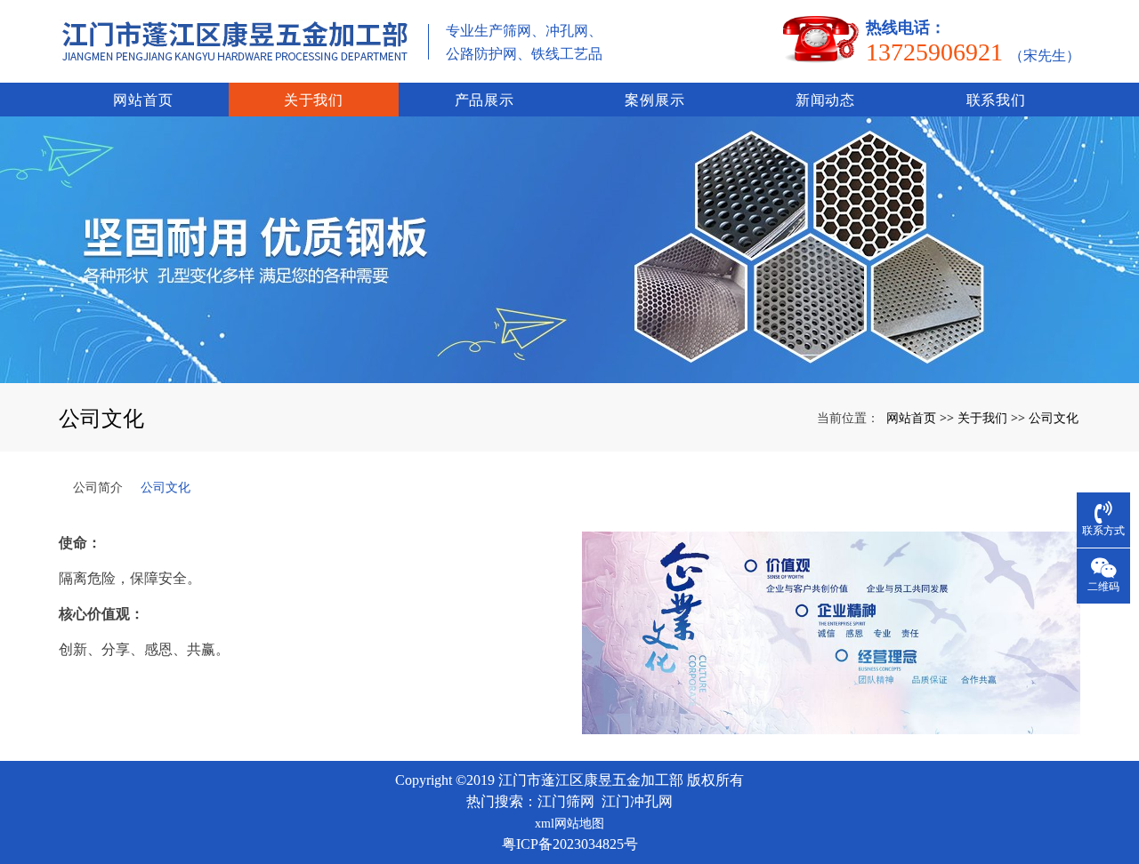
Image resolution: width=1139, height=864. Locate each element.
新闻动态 (825, 99)
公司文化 (1053, 417)
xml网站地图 (569, 823)
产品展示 (484, 99)
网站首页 (143, 99)
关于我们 (313, 99)
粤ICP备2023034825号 (570, 844)
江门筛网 (565, 801)
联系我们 (996, 99)
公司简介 (98, 486)
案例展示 (654, 99)
